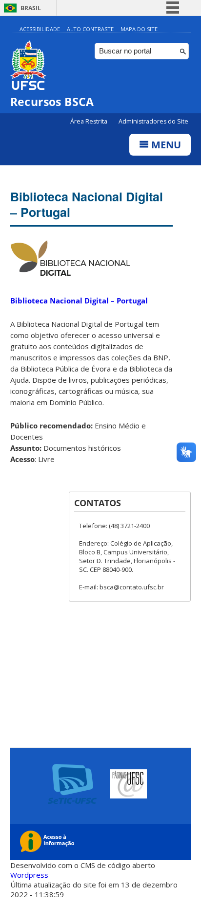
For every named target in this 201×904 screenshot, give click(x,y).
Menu (165, 144)
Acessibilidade (40, 29)
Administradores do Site (153, 121)
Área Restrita (89, 121)
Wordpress (29, 875)
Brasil (30, 8)
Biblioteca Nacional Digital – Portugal (86, 204)
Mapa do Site (139, 29)
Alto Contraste (90, 29)
